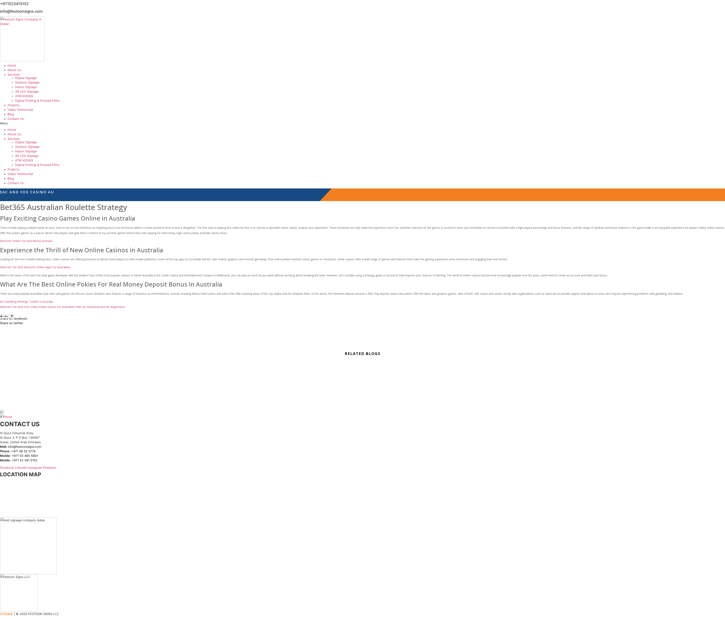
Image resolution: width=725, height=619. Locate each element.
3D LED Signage (27, 91)
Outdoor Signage (27, 82)
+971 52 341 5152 (24, 460)
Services (14, 74)
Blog (11, 114)
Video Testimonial (20, 110)
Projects (13, 105)
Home (12, 65)
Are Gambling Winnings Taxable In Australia (26, 301)
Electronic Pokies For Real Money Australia (26, 241)
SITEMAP (6, 614)
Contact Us (16, 119)
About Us (14, 70)
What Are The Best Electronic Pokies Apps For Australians (35, 267)
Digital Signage (26, 78)
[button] (362, 123)
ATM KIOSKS (24, 96)
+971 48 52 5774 (23, 451)
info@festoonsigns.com (24, 447)
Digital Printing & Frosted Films (37, 100)
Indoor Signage (26, 87)
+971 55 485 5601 (25, 456)
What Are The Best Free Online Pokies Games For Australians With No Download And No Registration (62, 307)
